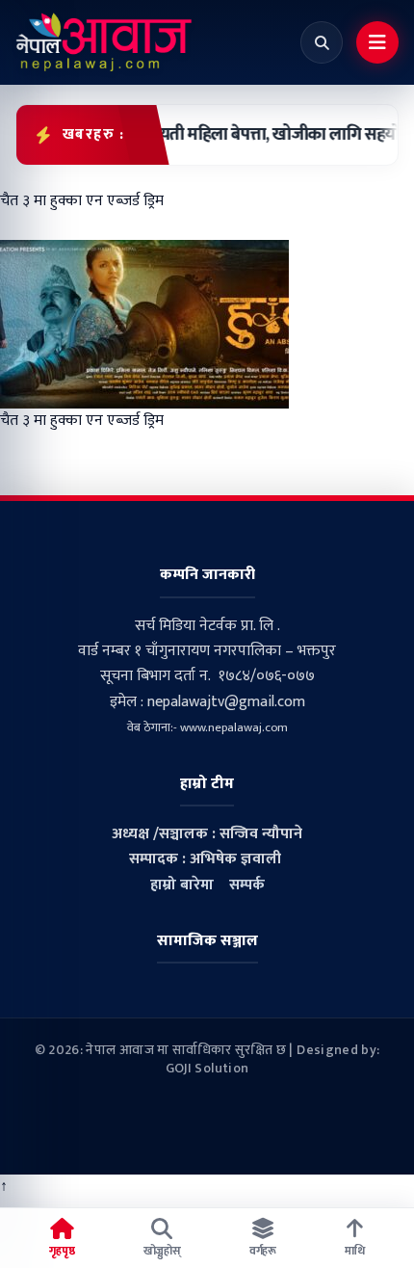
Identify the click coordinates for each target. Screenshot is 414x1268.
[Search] (321, 42)
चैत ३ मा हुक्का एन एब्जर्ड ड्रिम (82, 421)
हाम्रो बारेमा (182, 885)
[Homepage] (104, 42)
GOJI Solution (207, 1068)
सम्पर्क (247, 885)
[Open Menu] (377, 42)
